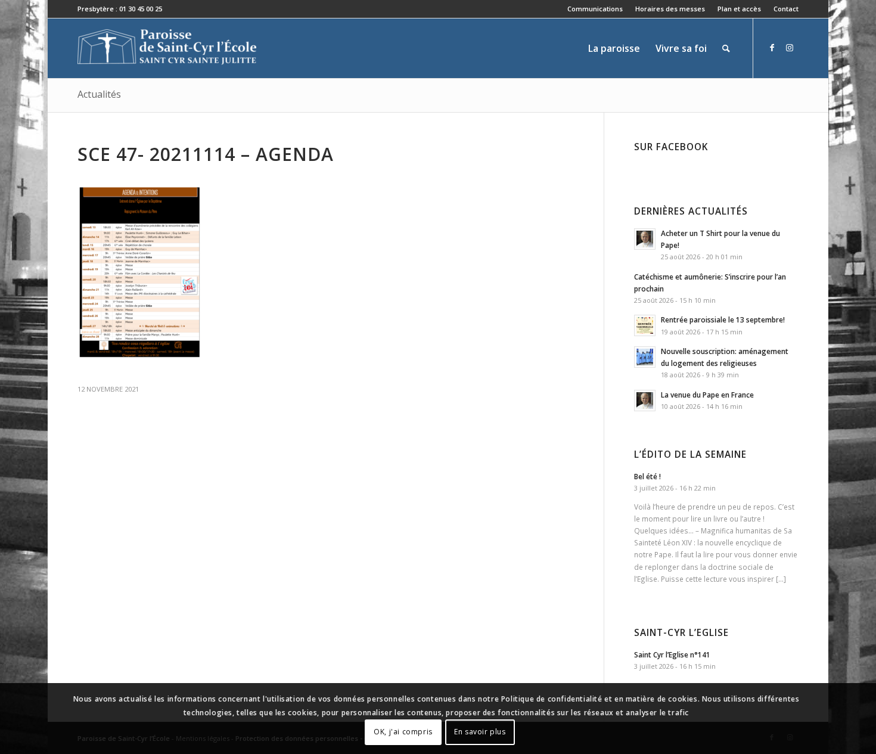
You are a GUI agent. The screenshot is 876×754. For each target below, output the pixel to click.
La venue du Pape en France (707, 394)
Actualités (99, 94)
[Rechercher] (726, 48)
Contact (786, 8)
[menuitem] (595, 9)
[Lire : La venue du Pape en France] (645, 400)
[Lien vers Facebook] (772, 48)
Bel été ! (647, 476)
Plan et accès (739, 8)
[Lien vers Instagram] (790, 48)
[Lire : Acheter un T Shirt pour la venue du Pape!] (645, 239)
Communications (595, 8)
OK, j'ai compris (403, 732)
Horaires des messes (670, 8)
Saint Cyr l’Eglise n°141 (672, 654)
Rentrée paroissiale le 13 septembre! (723, 319)
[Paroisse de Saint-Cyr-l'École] (166, 48)
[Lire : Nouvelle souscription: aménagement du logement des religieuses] (645, 357)
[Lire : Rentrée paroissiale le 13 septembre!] (645, 325)
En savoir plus (479, 732)
